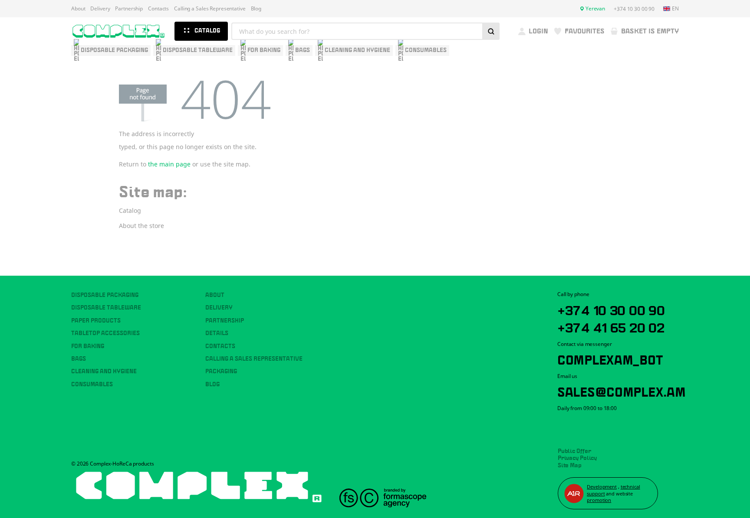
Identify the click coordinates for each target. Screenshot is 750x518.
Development (602, 486)
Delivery (100, 9)
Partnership (129, 9)
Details (216, 333)
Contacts (158, 9)
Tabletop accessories (105, 333)
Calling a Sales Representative (209, 9)
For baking (87, 346)
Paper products (96, 320)
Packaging (221, 371)
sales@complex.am (621, 390)
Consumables (92, 384)
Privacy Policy (577, 458)
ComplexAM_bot (609, 358)
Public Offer (574, 451)
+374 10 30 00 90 (611, 309)
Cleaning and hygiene (104, 371)
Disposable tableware (106, 307)
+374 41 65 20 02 (610, 326)
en (675, 9)
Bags (78, 359)
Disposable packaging (104, 295)
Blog (256, 9)
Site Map (570, 465)
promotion (599, 500)
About (78, 9)
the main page (169, 164)
